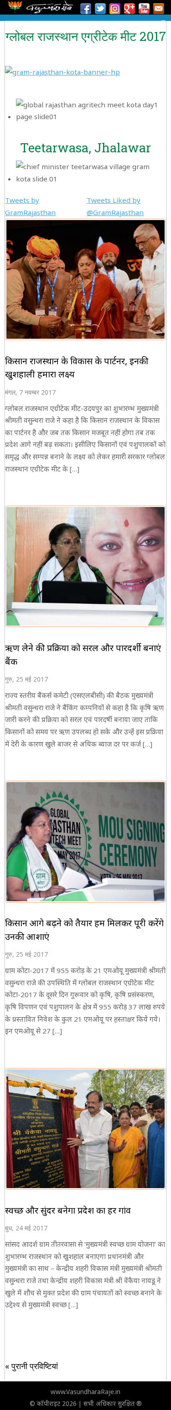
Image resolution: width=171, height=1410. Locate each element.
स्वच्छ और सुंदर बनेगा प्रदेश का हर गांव (68, 1210)
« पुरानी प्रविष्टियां (31, 1365)
